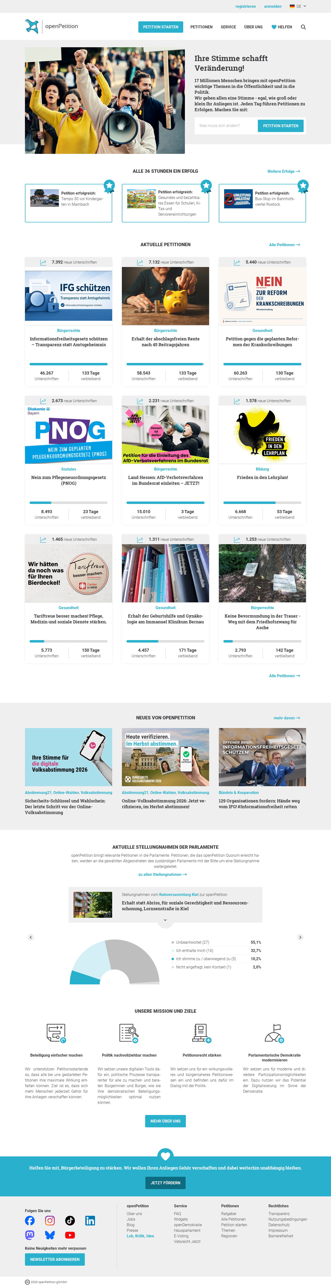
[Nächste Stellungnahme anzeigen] (300, 937)
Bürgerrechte (68, 330)
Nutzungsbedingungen (287, 1219)
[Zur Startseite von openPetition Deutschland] (52, 26)
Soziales (68, 469)
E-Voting (181, 1236)
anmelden (273, 6)
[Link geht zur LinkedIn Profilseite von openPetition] (90, 1220)
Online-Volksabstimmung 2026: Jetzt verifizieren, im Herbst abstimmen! (164, 803)
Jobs (131, 1219)
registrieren (246, 6)
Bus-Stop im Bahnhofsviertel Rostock (275, 199)
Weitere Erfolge (282, 171)
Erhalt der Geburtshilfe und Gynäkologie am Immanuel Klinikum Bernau (165, 619)
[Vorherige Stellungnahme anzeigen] (31, 937)
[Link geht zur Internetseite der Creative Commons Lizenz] (28, 1281)
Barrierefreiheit (280, 1236)
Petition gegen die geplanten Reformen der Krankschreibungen (262, 341)
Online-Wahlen (66, 792)
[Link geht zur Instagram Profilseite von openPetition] (50, 1220)
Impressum (278, 1230)
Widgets (181, 1219)
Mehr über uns (165, 1121)
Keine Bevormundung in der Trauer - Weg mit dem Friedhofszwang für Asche (262, 621)
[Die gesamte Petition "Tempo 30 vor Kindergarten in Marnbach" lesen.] (44, 207)
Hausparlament (187, 1230)
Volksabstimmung (96, 792)
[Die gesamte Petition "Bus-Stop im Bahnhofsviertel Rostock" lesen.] (238, 207)
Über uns (134, 1213)
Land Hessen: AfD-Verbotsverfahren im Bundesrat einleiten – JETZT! (165, 480)
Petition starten (160, 27)
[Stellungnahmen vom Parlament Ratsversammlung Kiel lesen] (115, 963)
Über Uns (253, 27)
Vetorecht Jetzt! (187, 1241)
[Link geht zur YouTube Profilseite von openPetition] (70, 1234)
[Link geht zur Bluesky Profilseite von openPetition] (50, 1234)
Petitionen (201, 27)
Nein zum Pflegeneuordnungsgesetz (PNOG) (68, 480)
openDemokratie (188, 1225)
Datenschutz (279, 1225)
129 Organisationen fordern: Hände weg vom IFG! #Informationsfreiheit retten (259, 803)
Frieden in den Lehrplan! (262, 477)
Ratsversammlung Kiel (178, 894)
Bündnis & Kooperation (239, 792)
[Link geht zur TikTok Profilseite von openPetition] (70, 1220)
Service (228, 27)
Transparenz (279, 1213)
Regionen (229, 1236)
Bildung (262, 469)
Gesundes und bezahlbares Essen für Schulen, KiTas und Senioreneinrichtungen (179, 203)
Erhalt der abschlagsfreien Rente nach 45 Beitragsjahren (166, 341)
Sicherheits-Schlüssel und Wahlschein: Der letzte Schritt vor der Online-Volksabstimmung (65, 806)
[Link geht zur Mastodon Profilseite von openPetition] (30, 1234)
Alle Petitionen (282, 245)
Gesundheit (262, 330)
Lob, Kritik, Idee (140, 1236)
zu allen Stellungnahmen (160, 874)
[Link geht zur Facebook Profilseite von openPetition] (30, 1220)
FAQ (177, 1213)
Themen (228, 1230)
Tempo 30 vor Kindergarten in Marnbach (82, 199)
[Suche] (303, 27)
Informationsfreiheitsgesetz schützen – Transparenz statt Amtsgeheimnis (69, 341)
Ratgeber (228, 1213)
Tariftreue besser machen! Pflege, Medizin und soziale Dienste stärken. (69, 619)
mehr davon (285, 718)
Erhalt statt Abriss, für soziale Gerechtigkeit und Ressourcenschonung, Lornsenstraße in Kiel (185, 905)
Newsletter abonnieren (54, 1259)
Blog (130, 1225)
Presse (132, 1230)
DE (298, 6)
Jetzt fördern (165, 1183)
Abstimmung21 (38, 792)
